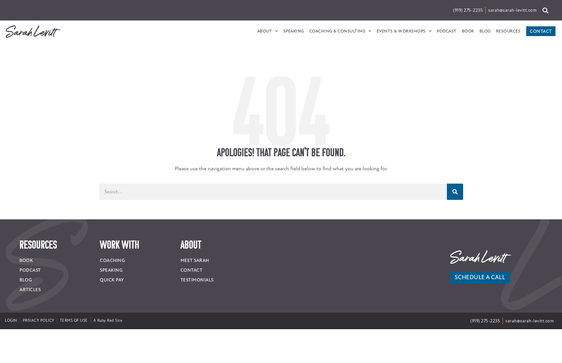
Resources (508, 31)
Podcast (447, 31)
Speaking (293, 31)
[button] (545, 10)
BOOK (468, 31)
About (264, 31)
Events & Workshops (401, 31)
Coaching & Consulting (337, 31)
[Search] (455, 192)
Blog (485, 31)
